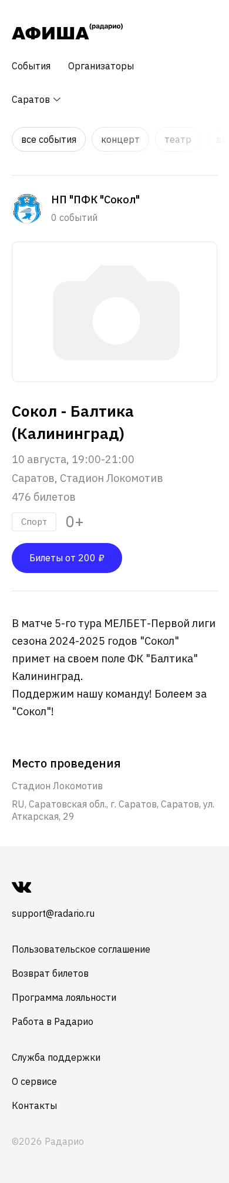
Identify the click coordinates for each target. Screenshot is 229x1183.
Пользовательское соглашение (81, 949)
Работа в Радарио (52, 1021)
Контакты (34, 1105)
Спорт (34, 521)
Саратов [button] (32, 99)
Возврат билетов (50, 973)
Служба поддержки (56, 1057)
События (31, 66)
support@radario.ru (53, 913)
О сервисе (34, 1081)
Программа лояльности (64, 997)
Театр (177, 139)
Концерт (120, 139)
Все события (48, 139)
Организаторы (101, 66)
